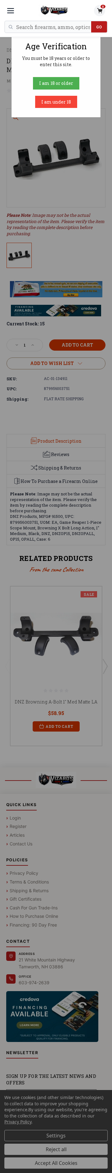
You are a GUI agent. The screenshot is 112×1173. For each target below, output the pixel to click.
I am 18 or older (56, 83)
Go (99, 26)
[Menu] (10, 10)
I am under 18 (56, 102)
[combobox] (53, 26)
